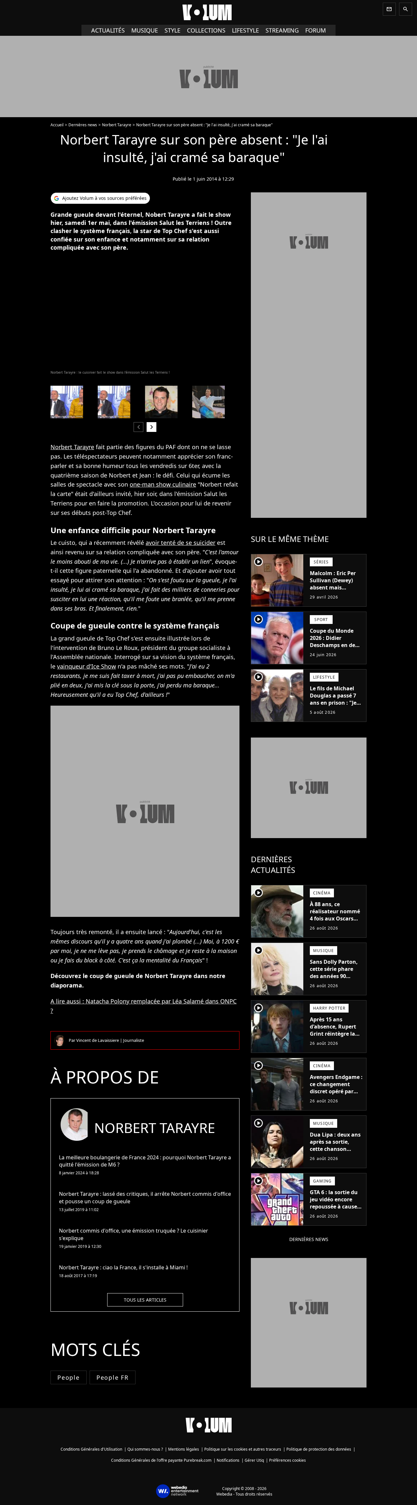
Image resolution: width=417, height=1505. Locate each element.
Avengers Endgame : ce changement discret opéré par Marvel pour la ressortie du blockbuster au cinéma (336, 1098)
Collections (206, 30)
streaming (282, 30)
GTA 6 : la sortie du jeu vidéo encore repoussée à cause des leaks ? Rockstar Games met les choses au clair (336, 1210)
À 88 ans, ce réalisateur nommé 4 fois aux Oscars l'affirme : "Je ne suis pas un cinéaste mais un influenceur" (336, 926)
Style (172, 30)
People (68, 1377)
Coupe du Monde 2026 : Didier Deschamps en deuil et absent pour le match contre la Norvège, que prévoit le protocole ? (336, 655)
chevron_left (138, 427)
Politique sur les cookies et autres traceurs (242, 1449)
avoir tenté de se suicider (180, 542)
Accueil (57, 125)
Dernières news (82, 125)
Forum (315, 30)
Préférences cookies (287, 1460)
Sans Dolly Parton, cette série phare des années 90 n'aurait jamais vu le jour (334, 976)
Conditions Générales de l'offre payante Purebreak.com (161, 1460)
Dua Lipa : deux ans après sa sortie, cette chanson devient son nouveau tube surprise (335, 1152)
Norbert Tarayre (116, 125)
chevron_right (151, 427)
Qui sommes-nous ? (145, 1449)
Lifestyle (245, 30)
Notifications (228, 1460)
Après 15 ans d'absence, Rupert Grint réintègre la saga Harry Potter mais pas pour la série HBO (333, 1037)
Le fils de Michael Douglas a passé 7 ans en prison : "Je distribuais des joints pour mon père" (333, 706)
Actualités (108, 30)
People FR (112, 1377)
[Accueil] (208, 12)
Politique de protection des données (318, 1449)
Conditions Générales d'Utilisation (91, 1449)
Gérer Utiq (254, 1460)
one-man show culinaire (163, 484)
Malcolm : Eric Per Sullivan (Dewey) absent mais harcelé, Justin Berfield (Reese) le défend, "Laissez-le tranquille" (334, 595)
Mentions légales (183, 1449)
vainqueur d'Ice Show (86, 666)
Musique (144, 30)
